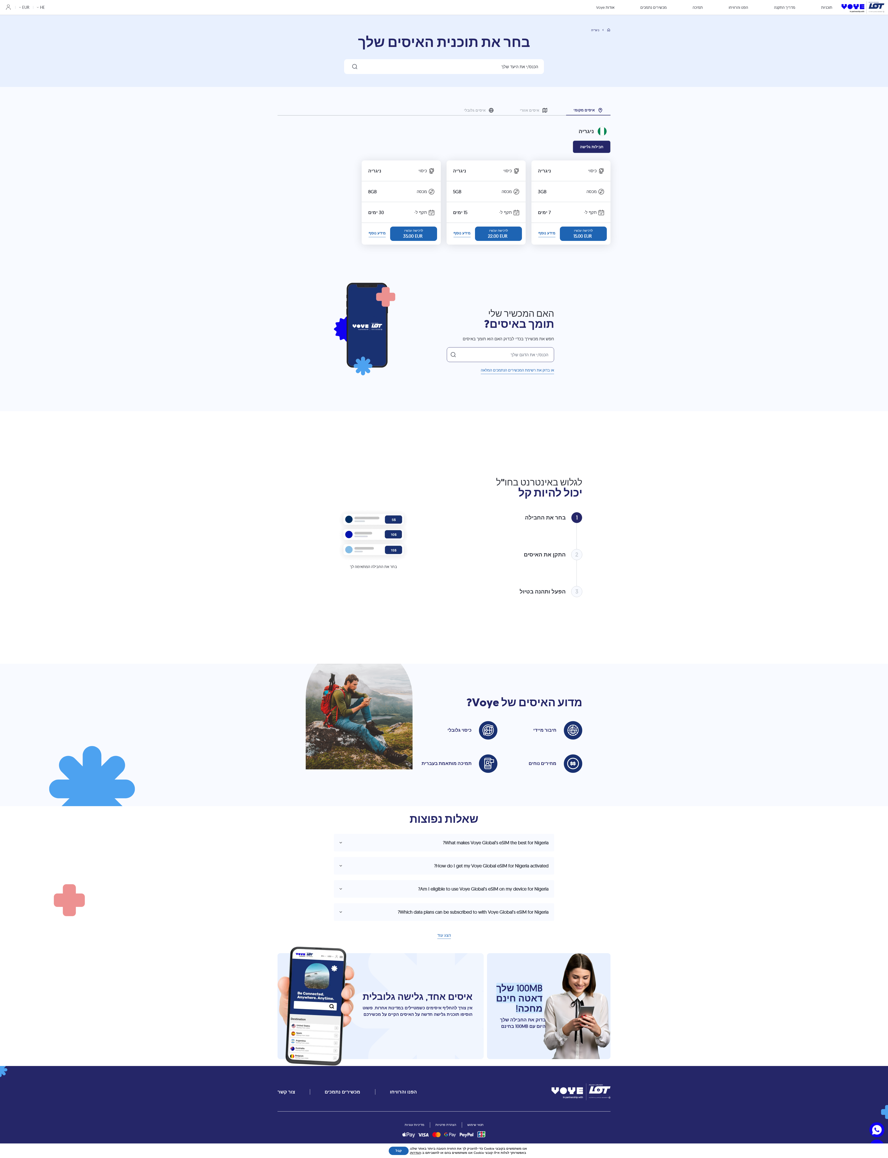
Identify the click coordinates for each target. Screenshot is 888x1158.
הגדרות (415, 1153)
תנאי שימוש (475, 1125)
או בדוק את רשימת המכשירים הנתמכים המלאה (517, 370)
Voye (485, 702)
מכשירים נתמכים (653, 7)
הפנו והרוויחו (738, 7)
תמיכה (698, 7)
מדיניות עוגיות (414, 1125)
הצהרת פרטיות (445, 1125)
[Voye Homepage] (863, 7)
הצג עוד (444, 936)
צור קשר (286, 1092)
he (42, 7)
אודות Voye (605, 7)
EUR (25, 7)
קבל (399, 1151)
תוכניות (826, 7)
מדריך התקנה (784, 7)
